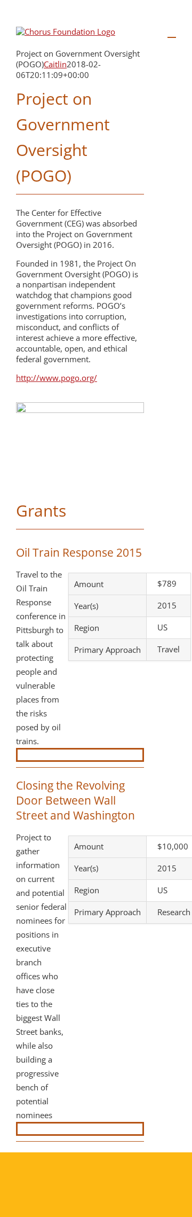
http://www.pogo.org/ (56, 377)
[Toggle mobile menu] (171, 32)
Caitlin (55, 64)
